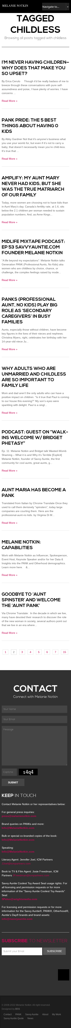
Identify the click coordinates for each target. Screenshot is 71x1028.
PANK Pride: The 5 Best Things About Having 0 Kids (30, 125)
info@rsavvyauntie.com (17, 918)
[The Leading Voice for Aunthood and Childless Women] (15, 5)
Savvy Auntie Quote (14, 1018)
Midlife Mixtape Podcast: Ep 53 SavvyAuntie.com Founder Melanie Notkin (33, 247)
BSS (17, 1009)
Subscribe (54, 951)
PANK (18, 1014)
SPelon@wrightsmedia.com (19, 899)
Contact (8, 1014)
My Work (56, 1014)
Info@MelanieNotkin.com (18, 827)
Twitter (15, 964)
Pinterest (20, 964)
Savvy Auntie (31, 1014)
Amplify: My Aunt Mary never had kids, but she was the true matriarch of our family (33, 186)
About (45, 1014)
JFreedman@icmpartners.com (31, 875)
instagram (37, 964)
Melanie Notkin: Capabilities (21, 545)
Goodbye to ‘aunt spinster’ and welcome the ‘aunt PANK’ (31, 600)
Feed (42, 964)
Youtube (26, 964)
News (30, 1018)
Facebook (9, 964)
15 (64, 652)
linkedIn (31, 964)
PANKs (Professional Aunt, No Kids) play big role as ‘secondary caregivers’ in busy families (29, 311)
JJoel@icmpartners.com (16, 863)
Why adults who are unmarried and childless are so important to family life (34, 377)
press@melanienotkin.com (19, 816)
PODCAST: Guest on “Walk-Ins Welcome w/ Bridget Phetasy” (35, 437)
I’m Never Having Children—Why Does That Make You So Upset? (35, 68)
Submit (13, 782)
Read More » (9, 100)
